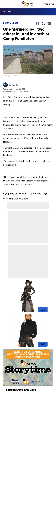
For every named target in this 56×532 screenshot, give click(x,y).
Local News (11, 23)
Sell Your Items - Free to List (25, 194)
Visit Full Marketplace (15, 199)
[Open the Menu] (4, 4)
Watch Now (48, 4)
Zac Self (16, 85)
